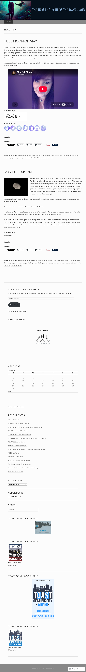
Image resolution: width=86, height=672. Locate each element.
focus (38, 155)
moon (12, 155)
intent (57, 155)
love (61, 155)
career (24, 155)
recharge (51, 263)
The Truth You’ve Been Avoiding (18, 423)
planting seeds (42, 263)
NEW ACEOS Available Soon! (18, 431)
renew (56, 263)
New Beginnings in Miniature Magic (19, 464)
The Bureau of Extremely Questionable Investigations (25, 427)
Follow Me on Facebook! (16, 407)
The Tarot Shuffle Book (15, 457)
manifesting (67, 155)
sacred (68, 263)
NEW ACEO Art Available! (16, 442)
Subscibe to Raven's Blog (23, 289)
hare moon (50, 155)
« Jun (10, 391)
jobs (71, 260)
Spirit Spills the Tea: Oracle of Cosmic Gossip (23, 468)
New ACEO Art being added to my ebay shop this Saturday (27, 438)
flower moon (31, 155)
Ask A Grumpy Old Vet (15, 471)
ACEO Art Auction (14, 453)
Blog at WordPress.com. (43, 668)
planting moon (17, 158)
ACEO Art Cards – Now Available (19, 460)
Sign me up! (14, 305)
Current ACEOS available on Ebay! (19, 434)
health (67, 260)
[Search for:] (79, 22)
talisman (73, 263)
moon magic (8, 158)
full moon (43, 155)
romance (26, 158)
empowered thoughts (34, 260)
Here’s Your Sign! (13, 420)
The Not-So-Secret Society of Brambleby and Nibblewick (26, 449)
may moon (75, 155)
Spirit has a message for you (17, 446)
